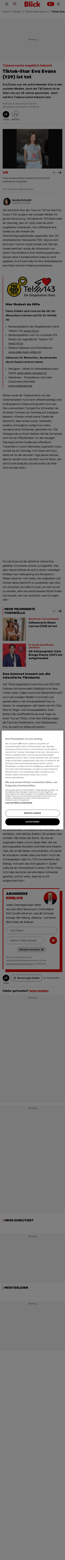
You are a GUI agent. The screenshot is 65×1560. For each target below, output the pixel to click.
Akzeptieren (32, 822)
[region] (33, 780)
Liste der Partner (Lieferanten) (18, 803)
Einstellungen (32, 813)
